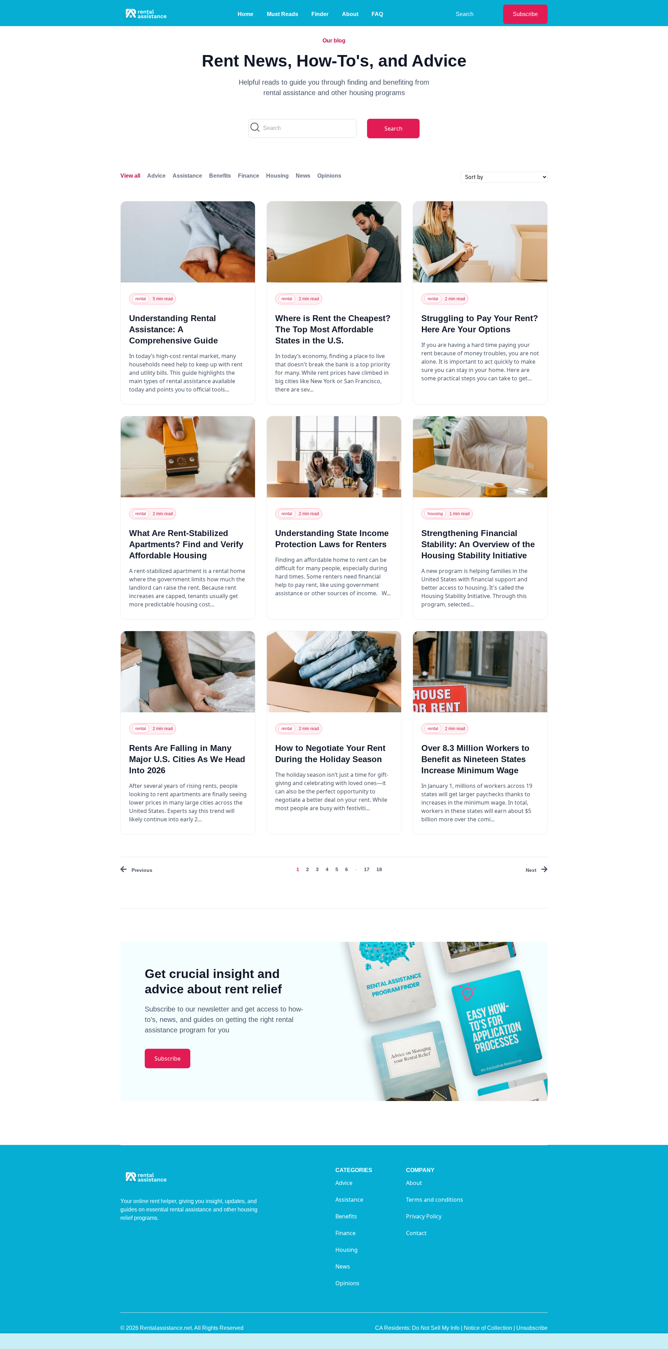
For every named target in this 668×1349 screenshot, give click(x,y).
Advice (156, 176)
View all (130, 176)
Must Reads (282, 14)
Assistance (187, 176)
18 (379, 869)
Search (465, 14)
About (350, 14)
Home (245, 14)
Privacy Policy (424, 1216)
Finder (319, 14)
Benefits (220, 176)
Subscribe (525, 14)
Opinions (329, 176)
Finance (248, 176)
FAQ (377, 14)
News (303, 176)
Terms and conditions (434, 1199)
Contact (416, 1233)
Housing (277, 176)
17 (366, 869)
